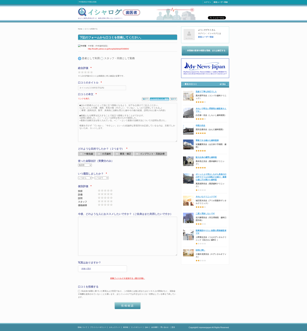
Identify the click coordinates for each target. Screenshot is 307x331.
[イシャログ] (109, 16)
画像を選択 (86, 269)
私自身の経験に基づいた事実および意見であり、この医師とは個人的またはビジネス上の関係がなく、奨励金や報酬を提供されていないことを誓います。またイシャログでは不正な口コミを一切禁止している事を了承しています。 (127, 294)
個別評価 (83, 186)
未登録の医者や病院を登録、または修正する (206, 50)
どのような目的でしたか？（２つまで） (101, 148)
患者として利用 (91, 58)
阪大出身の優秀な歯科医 (206, 157)
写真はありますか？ (89, 262)
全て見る (222, 84)
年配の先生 (200, 125)
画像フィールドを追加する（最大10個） (127, 278)
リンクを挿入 (84, 98)
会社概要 (154, 327)
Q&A (146, 327)
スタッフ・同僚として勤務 (119, 58)
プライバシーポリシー (98, 327)
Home (80, 29)
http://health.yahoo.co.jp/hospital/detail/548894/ (108, 49)
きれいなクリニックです (206, 196)
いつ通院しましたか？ (91, 173)
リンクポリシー (136, 327)
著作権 (125, 327)
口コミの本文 (85, 94)
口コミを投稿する (88, 286)
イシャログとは (214, 33)
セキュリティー (114, 327)
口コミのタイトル (88, 82)
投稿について (82, 327)
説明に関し (200, 250)
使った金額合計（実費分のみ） (96, 161)
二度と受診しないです (205, 213)
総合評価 (83, 68)
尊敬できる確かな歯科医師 (207, 140)
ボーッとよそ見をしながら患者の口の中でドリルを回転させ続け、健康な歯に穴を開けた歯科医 (211, 177)
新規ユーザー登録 (221, 2)
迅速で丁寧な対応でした (206, 91)
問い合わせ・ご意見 (168, 327)
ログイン (207, 2)
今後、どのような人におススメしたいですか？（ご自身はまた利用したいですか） (125, 214)
